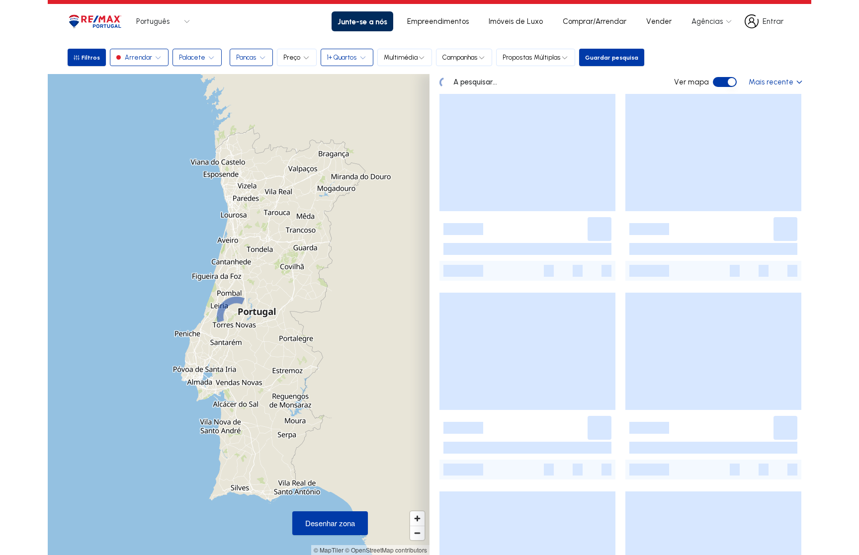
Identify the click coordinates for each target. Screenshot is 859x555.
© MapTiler (329, 550)
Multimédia (401, 57)
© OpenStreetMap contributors (386, 550)
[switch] (725, 82)
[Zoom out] (417, 533)
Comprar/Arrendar (594, 21)
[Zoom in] (417, 518)
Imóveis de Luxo (516, 21)
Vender (659, 21)
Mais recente (771, 81)
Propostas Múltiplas (532, 57)
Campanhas (460, 57)
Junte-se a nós (362, 21)
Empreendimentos (438, 21)
